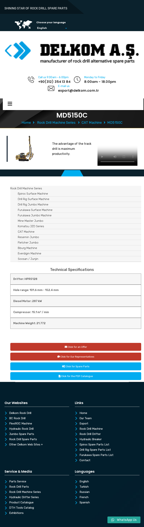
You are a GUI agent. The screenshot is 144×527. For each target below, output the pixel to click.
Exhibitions (16, 513)
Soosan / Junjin (28, 259)
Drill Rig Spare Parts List (95, 449)
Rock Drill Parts (19, 486)
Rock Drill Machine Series (56, 123)
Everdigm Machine (29, 253)
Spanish (85, 502)
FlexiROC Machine (20, 423)
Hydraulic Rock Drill (21, 428)
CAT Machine (92, 123)
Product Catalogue (21, 502)
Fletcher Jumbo (28, 242)
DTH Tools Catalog (21, 507)
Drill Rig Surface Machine (33, 199)
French (84, 497)
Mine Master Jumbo (30, 221)
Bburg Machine (27, 248)
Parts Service (17, 481)
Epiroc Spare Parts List (94, 444)
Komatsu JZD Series (31, 226)
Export (84, 423)
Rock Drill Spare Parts (23, 439)
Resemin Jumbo (28, 237)
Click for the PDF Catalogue (77, 376)
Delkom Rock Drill (20, 413)
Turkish (84, 486)
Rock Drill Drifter (90, 434)
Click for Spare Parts (77, 366)
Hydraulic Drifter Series (24, 497)
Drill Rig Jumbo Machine (33, 204)
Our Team (86, 418)
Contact (85, 460)
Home (26, 123)
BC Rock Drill (17, 418)
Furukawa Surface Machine (35, 210)
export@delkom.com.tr (78, 90)
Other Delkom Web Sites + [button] (26, 444)
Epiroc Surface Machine (33, 193)
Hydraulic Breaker (91, 439)
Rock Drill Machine (91, 428)
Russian (85, 492)
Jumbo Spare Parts (21, 434)
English (84, 481)
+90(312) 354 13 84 (54, 81)
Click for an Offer (77, 347)
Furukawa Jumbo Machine (35, 215)
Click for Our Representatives (77, 356)
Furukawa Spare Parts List (96, 455)
